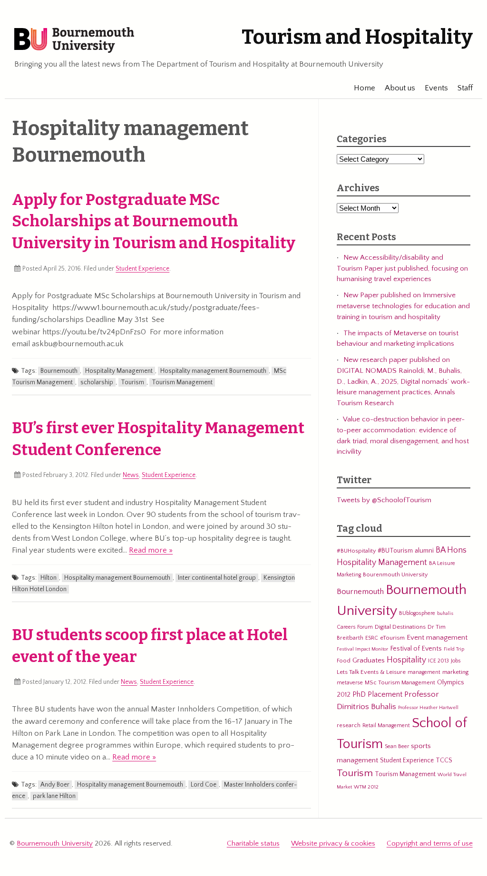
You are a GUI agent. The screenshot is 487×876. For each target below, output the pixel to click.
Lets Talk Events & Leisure (371, 672)
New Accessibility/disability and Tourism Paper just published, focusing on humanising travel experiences (402, 268)
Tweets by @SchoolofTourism (384, 500)
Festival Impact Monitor (362, 649)
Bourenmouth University (395, 574)
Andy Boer (54, 784)
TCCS (444, 760)
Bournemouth (59, 371)
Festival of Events (416, 648)
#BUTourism (395, 551)
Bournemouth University (74, 40)
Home (364, 88)
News (131, 475)
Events (436, 88)
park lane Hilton (54, 796)
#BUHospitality (356, 550)
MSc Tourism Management (400, 682)
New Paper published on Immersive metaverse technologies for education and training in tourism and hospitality (403, 306)
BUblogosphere (417, 613)
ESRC (371, 638)
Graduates (368, 660)
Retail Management (386, 725)
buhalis (445, 613)
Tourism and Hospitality (357, 37)
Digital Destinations (400, 626)
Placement (385, 694)
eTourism (392, 637)
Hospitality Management (119, 371)
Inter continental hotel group (217, 577)
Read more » (151, 550)
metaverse (350, 683)
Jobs (456, 661)
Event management (437, 637)
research (348, 725)
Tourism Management (182, 382)
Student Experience (142, 268)
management (424, 672)
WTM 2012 (366, 787)
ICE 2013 (438, 661)
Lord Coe (203, 784)
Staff (465, 88)
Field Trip (454, 649)
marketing (455, 672)
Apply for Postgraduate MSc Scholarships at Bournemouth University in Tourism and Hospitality (153, 221)
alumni (424, 551)
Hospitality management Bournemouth (213, 371)
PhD (359, 695)
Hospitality (406, 660)
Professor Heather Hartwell (428, 708)
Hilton (48, 577)
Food (344, 660)
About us (400, 88)
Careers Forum (355, 627)
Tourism (132, 382)
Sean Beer (397, 746)
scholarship (96, 382)
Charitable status (253, 843)
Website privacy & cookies (333, 843)
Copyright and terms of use (430, 843)
